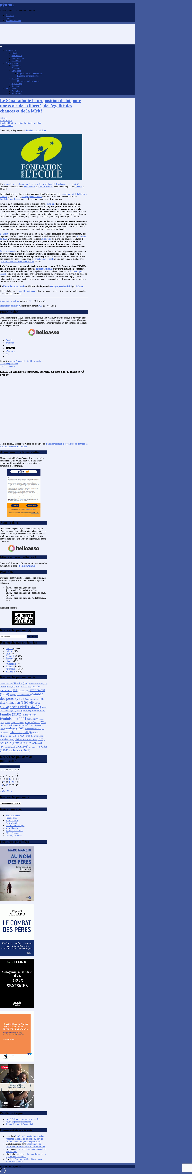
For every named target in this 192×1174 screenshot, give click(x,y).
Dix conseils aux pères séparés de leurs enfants (26, 1155)
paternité (20, 732)
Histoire (15, 53)
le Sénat (78, 186)
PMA (25, 735)
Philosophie (11, 664)
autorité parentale (18, 361)
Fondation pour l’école (36, 130)
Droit (10, 123)
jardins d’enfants (44, 269)
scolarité (37, 361)
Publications (17, 93)
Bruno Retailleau (45, 186)
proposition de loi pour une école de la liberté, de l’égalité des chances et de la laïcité (41, 184)
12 (10, 779)
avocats (24, 690)
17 (4, 782)
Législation (16, 71)
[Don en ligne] (43, 335)
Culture (9, 651)
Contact (9, 18)
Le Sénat (4, 234)
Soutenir (27, 566)
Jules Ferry (46, 239)
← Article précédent (9, 363)
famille (30, 361)
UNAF (34, 747)
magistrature (22, 725)
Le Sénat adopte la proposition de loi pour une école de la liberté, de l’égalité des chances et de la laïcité (40, 105)
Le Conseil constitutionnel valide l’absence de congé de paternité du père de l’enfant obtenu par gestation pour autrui (25, 1139)
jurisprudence (35, 722)
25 (7, 785)
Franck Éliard (12, 820)
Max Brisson (29, 186)
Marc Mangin (12, 828)
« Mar (2, 791)
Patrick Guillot (12, 823)
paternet (3, 118)
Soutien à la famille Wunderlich (19, 1124)
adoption (6, 683)
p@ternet (7, 4)
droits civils (25, 706)
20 (13, 782)
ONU (4, 733)
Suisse (10, 747)
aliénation (20, 683)
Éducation (16, 68)
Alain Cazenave (13, 815)
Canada (25, 694)
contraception (35, 699)
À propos (10, 15)
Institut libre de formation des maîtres (17, 261)
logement (6, 725)
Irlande (9, 723)
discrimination (15, 702)
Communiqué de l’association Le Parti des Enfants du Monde (25, 1145)
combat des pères (21, 696)
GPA (33, 719)
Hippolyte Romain (14, 835)
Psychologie (17, 83)
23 (1, 785)
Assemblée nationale (26, 291)
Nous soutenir (18, 58)
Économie (16, 65)
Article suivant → (8, 366)
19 (10, 782)
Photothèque (17, 91)
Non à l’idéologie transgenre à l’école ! (23, 1119)
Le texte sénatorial (8, 251)
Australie (26, 687)
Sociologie (16, 86)
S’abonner (16, 60)
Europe (38, 710)
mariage (14, 728)
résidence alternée (30, 739)
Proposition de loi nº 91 (10, 306)
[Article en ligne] (17, 900)
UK (21, 746)
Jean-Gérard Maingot (15, 825)
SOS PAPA (29, 743)
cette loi (50, 204)
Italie (19, 722)
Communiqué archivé (9, 301)
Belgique (15, 695)
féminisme (14, 718)
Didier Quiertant (13, 833)
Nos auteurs (17, 55)
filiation (30, 714)
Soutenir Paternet (13, 20)
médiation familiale (35, 728)
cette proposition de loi (32, 196)
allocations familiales (38, 684)
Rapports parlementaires (28, 76)
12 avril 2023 (6, 120)
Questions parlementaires (28, 81)
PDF (31, 301)
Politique (15, 78)
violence (19, 750)
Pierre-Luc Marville (14, 830)
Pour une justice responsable (18, 1122)
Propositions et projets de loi (29, 73)
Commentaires (6, 125)
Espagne (23, 710)
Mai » (9, 791)
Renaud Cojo (11, 818)
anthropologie (10, 686)
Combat (3, 123)
